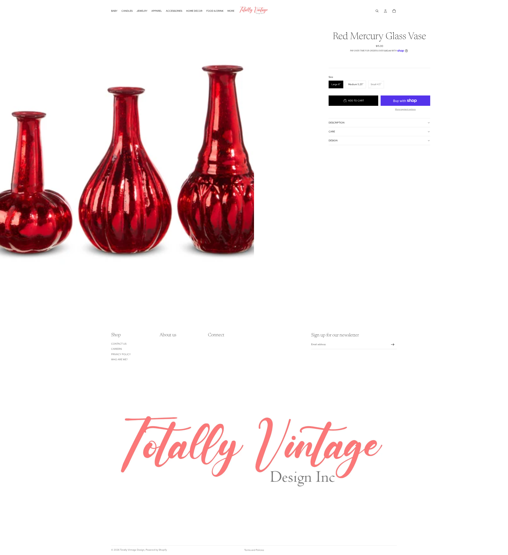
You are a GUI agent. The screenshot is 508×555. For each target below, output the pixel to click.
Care (332, 131)
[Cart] (394, 11)
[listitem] (230, 11)
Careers (116, 349)
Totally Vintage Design (132, 549)
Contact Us (118, 343)
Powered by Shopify (156, 549)
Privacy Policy (121, 354)
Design (333, 140)
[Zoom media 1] (127, 159)
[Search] (377, 11)
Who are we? (119, 359)
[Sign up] (393, 344)
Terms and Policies (254, 550)
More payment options (405, 109)
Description (336, 122)
